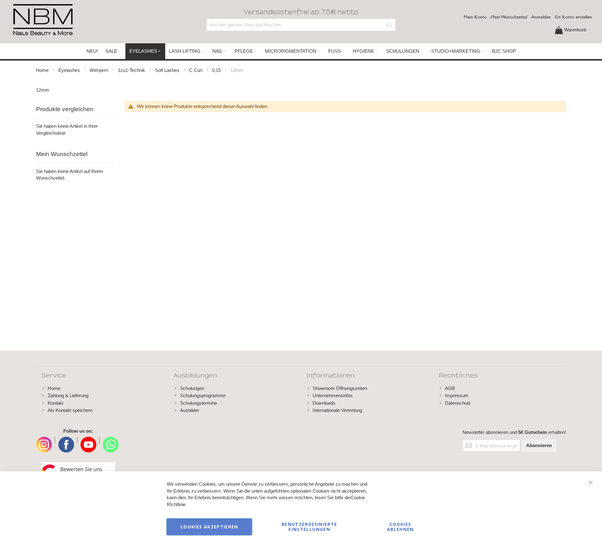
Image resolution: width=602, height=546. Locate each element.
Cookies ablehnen (400, 526)
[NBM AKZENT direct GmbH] (43, 20)
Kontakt (55, 403)
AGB (450, 388)
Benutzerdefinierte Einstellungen (309, 526)
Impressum (456, 395)
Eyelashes (69, 70)
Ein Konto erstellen (573, 17)
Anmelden (541, 17)
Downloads (324, 403)
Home (43, 70)
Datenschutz (458, 403)
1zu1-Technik (132, 70)
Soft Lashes (168, 70)
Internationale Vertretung (337, 410)
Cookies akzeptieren (209, 527)
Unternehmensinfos (333, 395)
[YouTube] (88, 440)
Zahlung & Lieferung (68, 395)
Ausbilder (189, 410)
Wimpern (99, 70)
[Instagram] (44, 440)
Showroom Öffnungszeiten (340, 388)
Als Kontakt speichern (70, 410)
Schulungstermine (198, 403)
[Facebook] (66, 440)
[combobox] (300, 25)
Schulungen (192, 388)
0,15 (217, 70)
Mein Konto (475, 17)
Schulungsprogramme (202, 395)
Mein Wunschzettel (509, 17)
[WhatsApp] (111, 440)
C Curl (196, 70)
